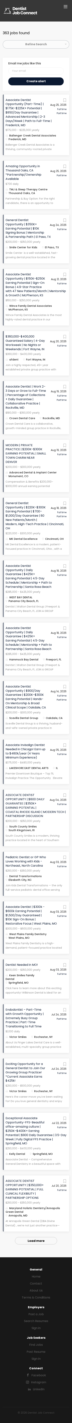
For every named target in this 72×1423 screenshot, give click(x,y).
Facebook (38, 1375)
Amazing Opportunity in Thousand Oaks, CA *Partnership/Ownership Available (23, 172)
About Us (36, 1290)
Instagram (38, 1382)
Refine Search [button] (36, 44)
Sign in (36, 1328)
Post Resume (36, 1352)
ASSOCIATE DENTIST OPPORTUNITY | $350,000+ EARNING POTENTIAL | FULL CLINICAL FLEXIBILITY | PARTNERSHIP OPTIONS (25, 1189)
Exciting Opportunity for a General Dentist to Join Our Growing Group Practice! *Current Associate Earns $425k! (25, 1072)
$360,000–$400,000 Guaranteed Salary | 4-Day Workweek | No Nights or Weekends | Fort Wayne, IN (25, 342)
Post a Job (36, 1314)
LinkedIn (38, 1389)
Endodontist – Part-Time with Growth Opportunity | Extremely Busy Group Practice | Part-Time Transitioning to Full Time (25, 1018)
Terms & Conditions (36, 1297)
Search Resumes (36, 1321)
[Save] (64, 101)
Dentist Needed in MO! (22, 965)
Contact (36, 1283)
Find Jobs (36, 1345)
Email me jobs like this (24, 63)
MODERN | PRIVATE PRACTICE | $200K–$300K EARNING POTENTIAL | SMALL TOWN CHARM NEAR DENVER (26, 453)
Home (36, 1276)
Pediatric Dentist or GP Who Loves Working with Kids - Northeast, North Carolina (26, 861)
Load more (36, 1241)
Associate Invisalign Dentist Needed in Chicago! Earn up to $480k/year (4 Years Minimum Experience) (25, 751)
